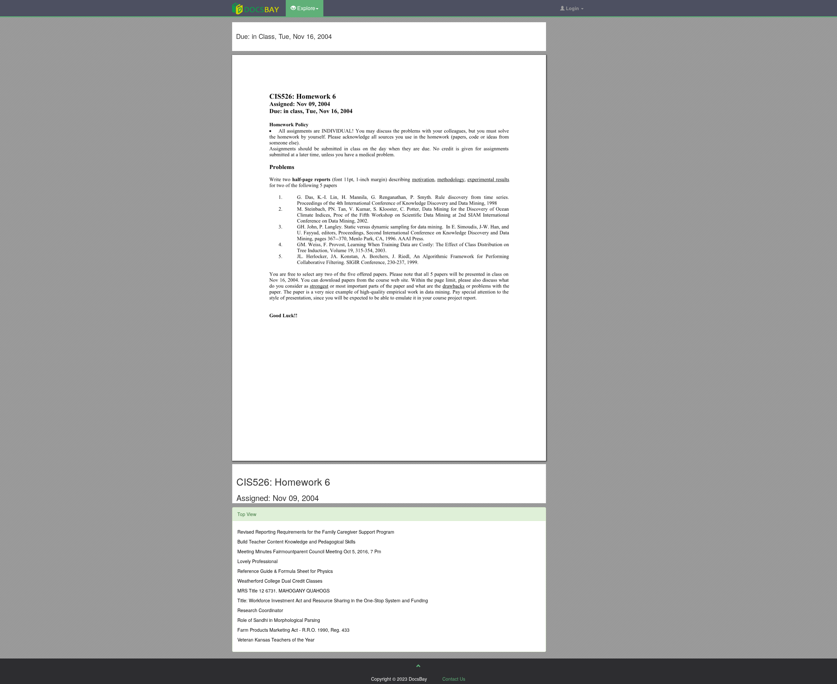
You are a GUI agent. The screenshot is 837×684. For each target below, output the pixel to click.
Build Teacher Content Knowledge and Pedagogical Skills (296, 541)
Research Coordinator (260, 610)
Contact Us (453, 679)
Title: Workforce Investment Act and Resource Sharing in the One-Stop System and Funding (332, 600)
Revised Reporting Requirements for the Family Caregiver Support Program (315, 531)
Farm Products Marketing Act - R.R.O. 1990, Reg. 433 (293, 629)
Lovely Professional (257, 561)
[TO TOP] (418, 665)
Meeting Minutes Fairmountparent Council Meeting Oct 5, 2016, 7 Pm (309, 551)
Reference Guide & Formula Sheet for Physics (285, 571)
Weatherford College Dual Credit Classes (279, 580)
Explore (305, 8)
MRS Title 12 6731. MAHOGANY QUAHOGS (283, 590)
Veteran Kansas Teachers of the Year (276, 639)
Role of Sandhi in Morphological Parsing (278, 620)
